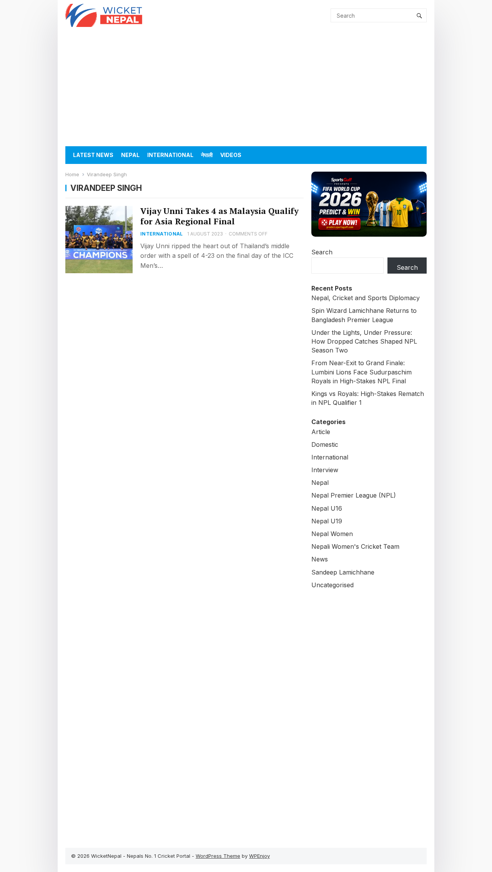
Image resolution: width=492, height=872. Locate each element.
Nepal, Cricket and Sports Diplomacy (365, 298)
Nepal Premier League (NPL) (353, 495)
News (319, 559)
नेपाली (207, 155)
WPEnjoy (259, 856)
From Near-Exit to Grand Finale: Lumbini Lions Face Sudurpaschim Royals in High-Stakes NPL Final (361, 371)
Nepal (130, 155)
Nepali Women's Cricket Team (355, 546)
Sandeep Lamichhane (342, 572)
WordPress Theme (218, 856)
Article (320, 432)
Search (321, 252)
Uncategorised (332, 585)
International (170, 155)
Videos (230, 155)
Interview (324, 470)
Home (72, 174)
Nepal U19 (326, 521)
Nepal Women (332, 534)
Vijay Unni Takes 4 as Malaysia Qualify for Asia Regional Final (219, 216)
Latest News (93, 155)
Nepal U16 (326, 508)
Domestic (324, 444)
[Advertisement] (246, 88)
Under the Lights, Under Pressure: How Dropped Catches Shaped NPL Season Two (364, 341)
